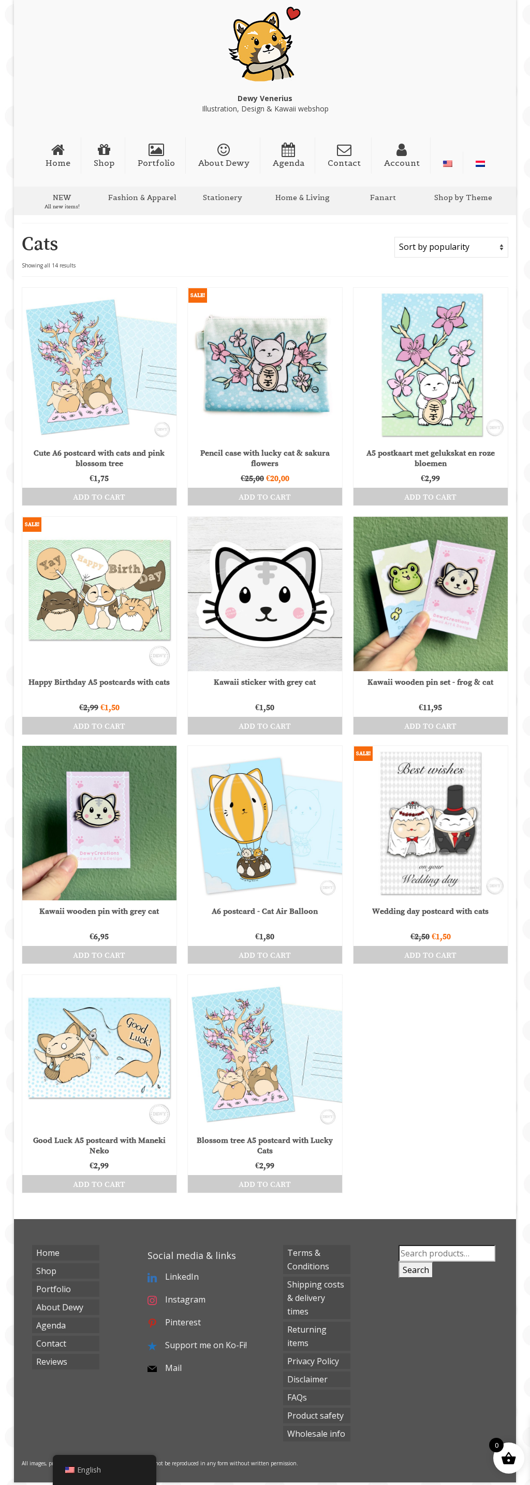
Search (416, 1270)
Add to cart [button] (99, 496)
